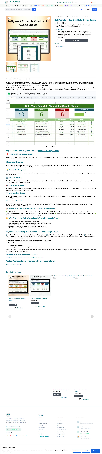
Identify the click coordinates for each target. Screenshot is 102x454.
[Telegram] (26, 435)
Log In (94, 9)
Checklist (67, 16)
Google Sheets (23, 5)
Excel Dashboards (43, 423)
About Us (77, 2)
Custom (76, 5)
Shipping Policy (60, 436)
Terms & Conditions (61, 429)
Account (88, 9)
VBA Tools (41, 434)
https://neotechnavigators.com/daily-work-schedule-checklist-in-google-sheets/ (25, 257)
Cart (80, 9)
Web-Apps (69, 5)
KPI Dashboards (39, 5)
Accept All (95, 451)
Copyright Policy (61, 434)
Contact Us (86, 2)
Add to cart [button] (13, 304)
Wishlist (73, 9)
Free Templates (89, 5)
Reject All (86, 451)
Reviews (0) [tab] (27, 79)
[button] (48, 18)
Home (56, 16)
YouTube (94, 2)
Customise (76, 451)
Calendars (41, 429)
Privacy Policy (60, 427)
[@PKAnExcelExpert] (7, 435)
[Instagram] (20, 435)
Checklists (41, 431)
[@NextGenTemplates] (10, 435)
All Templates (9, 5)
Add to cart (76, 40)
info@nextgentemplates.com (65, 2)
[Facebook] (17, 435)
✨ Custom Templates (44, 436)
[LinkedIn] (13, 435)
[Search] (34, 9)
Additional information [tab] (18, 79)
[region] (51, 449)
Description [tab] (8, 79)
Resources (82, 5)
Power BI (31, 5)
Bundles (59, 5)
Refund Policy (60, 431)
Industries (49, 5)
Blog (58, 425)
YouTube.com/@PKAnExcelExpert (14, 264)
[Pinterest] (23, 435)
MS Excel (16, 5)
